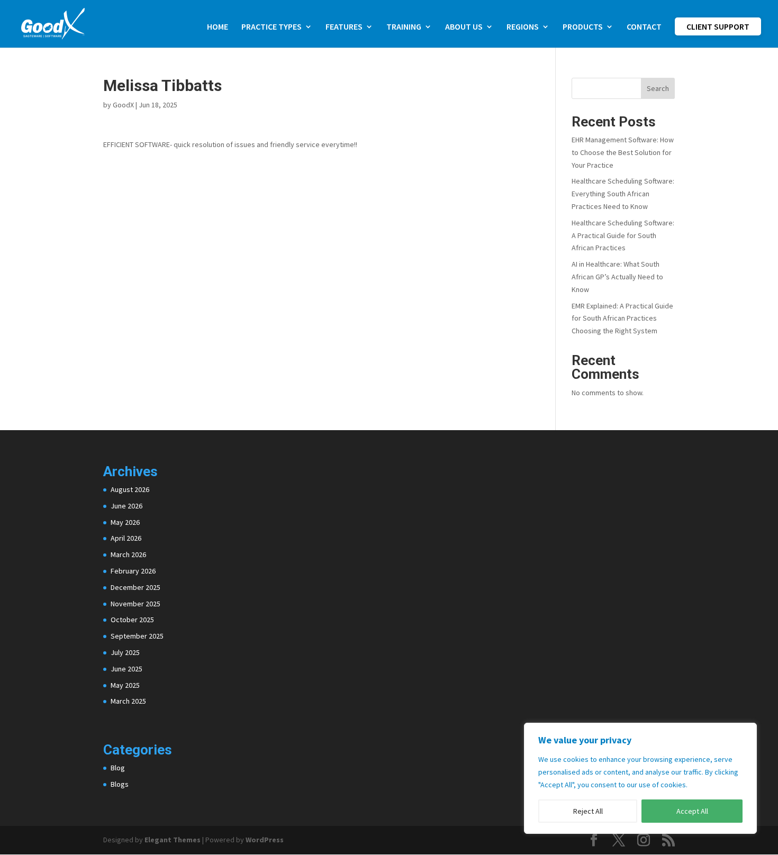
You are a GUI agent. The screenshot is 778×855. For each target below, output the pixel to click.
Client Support (717, 26)
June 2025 (126, 669)
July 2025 (125, 652)
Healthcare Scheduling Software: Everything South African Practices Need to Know (623, 193)
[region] (640, 778)
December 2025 (135, 587)
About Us (464, 27)
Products (583, 27)
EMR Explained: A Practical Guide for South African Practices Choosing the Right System (622, 318)
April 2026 (126, 538)
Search (658, 88)
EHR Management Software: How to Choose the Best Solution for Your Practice (623, 152)
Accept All (692, 811)
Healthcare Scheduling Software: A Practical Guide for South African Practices (623, 235)
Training (403, 27)
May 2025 (125, 685)
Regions (522, 27)
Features (344, 27)
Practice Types (271, 27)
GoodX (123, 105)
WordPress (265, 839)
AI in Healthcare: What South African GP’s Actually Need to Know (617, 276)
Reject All (588, 811)
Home (217, 27)
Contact (644, 27)
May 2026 (125, 522)
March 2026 (128, 554)
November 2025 (135, 603)
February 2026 (133, 571)
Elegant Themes (172, 839)
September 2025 (137, 636)
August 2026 (130, 489)
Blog (118, 767)
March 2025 (128, 701)
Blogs (120, 784)
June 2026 (126, 506)
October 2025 (132, 619)
